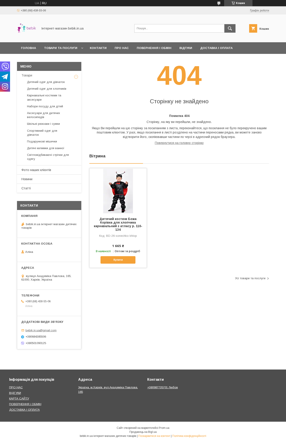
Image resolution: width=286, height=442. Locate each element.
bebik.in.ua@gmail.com (41, 330)
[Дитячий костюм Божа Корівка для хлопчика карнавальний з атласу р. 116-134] (118, 190)
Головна (28, 48)
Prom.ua (164, 427)
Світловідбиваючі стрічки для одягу (48, 157)
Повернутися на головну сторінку (179, 143)
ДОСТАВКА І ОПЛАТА (24, 409)
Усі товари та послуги (250, 278)
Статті (26, 188)
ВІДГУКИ (15, 393)
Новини (26, 179)
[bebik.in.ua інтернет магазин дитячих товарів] (26, 36)
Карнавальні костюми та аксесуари (44, 97)
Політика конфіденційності (189, 436)
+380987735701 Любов (162, 387)
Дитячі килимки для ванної (45, 148)
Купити (118, 259)
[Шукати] (230, 28)
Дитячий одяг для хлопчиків (46, 88)
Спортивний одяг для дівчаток (42, 132)
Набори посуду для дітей (45, 106)
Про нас (122, 48)
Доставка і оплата (216, 48)
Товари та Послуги (60, 48)
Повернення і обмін (154, 48)
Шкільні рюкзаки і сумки (43, 123)
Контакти (98, 48)
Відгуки (185, 48)
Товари (26, 75)
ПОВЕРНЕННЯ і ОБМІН (25, 404)
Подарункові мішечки (42, 141)
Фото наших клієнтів (36, 170)
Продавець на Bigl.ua (143, 432)
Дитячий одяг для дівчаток (46, 82)
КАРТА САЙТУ (19, 398)
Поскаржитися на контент (154, 436)
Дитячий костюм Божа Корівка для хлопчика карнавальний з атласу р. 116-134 (118, 224)
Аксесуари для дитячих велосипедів (43, 115)
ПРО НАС (16, 387)
